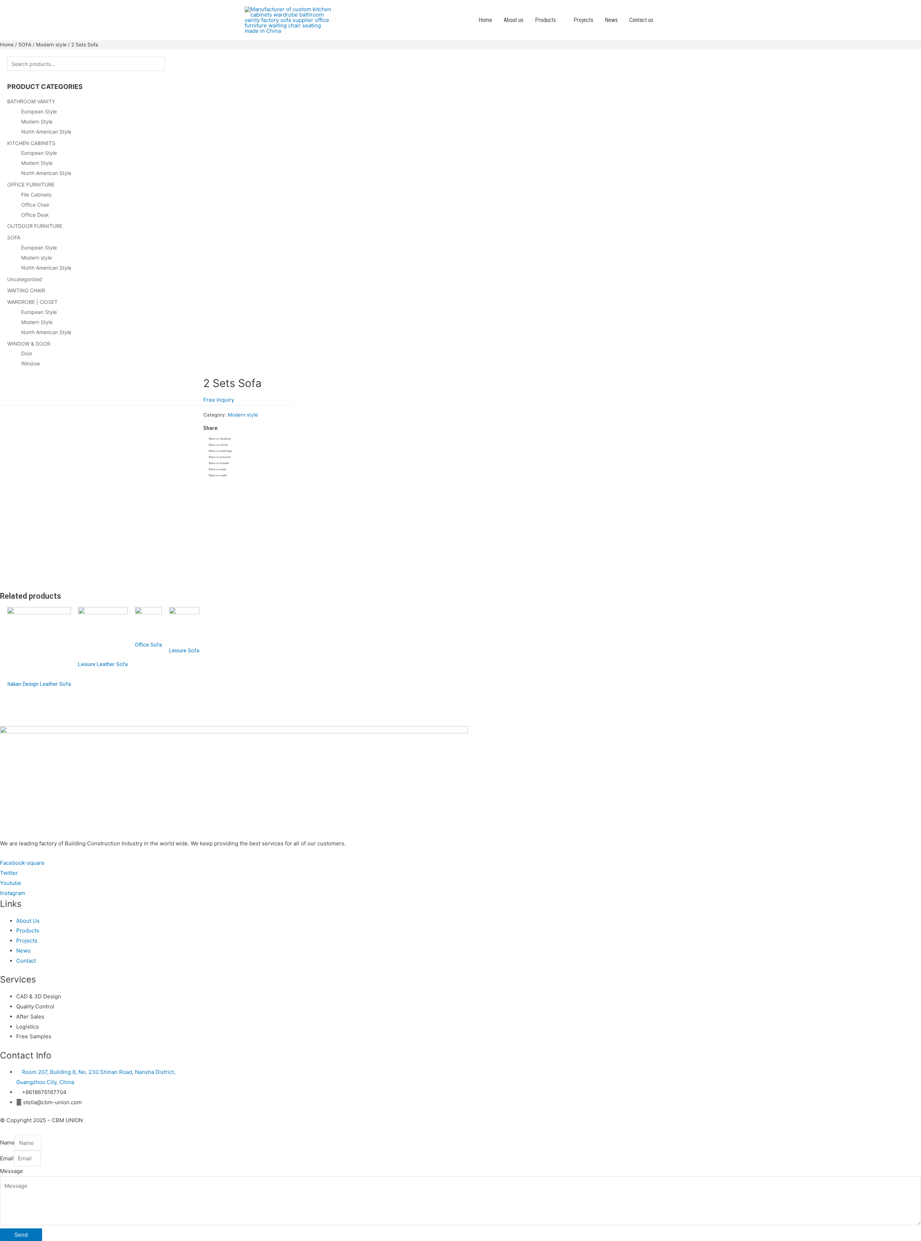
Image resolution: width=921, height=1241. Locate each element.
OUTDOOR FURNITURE (34, 226)
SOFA (24, 45)
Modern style (51, 45)
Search (180, 63)
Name (7, 1142)
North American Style (46, 132)
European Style (39, 111)
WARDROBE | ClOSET (32, 302)
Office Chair (35, 205)
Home (7, 45)
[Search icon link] (668, 20)
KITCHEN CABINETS (31, 143)
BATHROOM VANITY (31, 101)
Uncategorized (24, 279)
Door (26, 353)
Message (11, 1171)
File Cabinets (36, 195)
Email (7, 1158)
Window (30, 363)
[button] (218, 399)
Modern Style (37, 121)
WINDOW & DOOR (28, 344)
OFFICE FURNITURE (30, 184)
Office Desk (35, 215)
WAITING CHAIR (26, 290)
